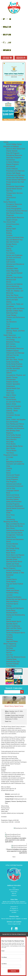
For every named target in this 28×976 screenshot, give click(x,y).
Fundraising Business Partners (16, 211)
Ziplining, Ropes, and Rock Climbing (15, 331)
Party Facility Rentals (13, 435)
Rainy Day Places (12, 295)
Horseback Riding (12, 592)
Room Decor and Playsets (15, 555)
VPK (7, 200)
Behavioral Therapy (13, 342)
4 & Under (9, 457)
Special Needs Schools (14, 188)
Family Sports (11, 581)
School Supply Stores (13, 557)
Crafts (8, 470)
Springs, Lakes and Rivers (15, 308)
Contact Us (14, 895)
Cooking (9, 468)
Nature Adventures (12, 286)
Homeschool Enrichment (14, 486)
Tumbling (9, 635)
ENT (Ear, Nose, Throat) (14, 359)
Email (3, 951)
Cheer (8, 577)
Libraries (9, 275)
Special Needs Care (13, 388)
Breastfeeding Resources (15, 348)
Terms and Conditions (14, 889)
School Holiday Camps (14, 144)
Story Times (10, 515)
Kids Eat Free (11, 550)
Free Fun (9, 250)
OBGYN (9, 373)
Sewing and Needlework (14, 506)
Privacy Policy (14, 891)
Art (7, 459)
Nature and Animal (12, 495)
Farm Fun (9, 655)
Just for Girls (10, 488)
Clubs (8, 466)
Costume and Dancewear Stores (15, 540)
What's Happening (10, 643)
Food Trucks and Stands (14, 426)
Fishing (8, 248)
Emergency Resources (14, 204)
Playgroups (10, 215)
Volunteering (10, 519)
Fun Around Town (10, 222)
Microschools (10, 166)
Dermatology (10, 357)
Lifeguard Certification (13, 597)
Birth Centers (10, 344)
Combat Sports (11, 579)
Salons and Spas (12, 299)
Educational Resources (14, 155)
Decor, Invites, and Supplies (16, 419)
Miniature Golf (11, 279)
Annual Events (11, 646)
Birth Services (11, 346)
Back (14, 856)
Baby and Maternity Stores (15, 524)
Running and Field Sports (15, 608)
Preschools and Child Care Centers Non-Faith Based (15, 176)
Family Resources (10, 202)
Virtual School (11, 197)
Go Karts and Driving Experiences (13, 258)
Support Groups (11, 219)
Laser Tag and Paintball (14, 273)
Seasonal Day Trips (13, 661)
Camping (9, 235)
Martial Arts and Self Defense (16, 599)
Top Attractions (11, 322)
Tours (8, 324)
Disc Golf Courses (12, 242)
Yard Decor (10, 453)
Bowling (9, 233)
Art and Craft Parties (13, 402)
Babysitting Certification (14, 461)
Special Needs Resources (15, 217)
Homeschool (10, 159)
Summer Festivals (12, 663)
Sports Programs (9, 568)
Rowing (8, 606)
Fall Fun (9, 652)
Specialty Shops (11, 559)
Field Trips (9, 246)
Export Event (16, 834)
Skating (8, 302)
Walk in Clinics (11, 395)
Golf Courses (10, 262)
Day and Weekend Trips (14, 239)
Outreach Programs (13, 497)
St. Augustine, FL (14, 908)
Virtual (8, 517)
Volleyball (9, 637)
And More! (14, 912)
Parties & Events (9, 397)
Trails (8, 326)
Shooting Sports (11, 612)
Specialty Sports (12, 624)
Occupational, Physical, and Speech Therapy (15, 376)
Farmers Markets (12, 544)
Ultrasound (10, 390)
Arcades (9, 226)
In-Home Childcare (12, 162)
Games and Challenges (14, 255)
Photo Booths (11, 444)
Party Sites (10, 441)
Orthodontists (11, 379)
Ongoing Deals (11, 659)
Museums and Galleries (14, 284)
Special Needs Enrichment (15, 508)
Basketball (9, 575)
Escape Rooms (11, 244)
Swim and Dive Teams (14, 628)
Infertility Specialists (13, 368)
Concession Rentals (13, 415)
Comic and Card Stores (14, 532)
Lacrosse (9, 595)
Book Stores (10, 528)
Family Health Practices (14, 366)
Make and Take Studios (14, 277)
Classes (13, 801)
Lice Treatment (11, 370)
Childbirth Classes (12, 350)
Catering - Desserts (13, 408)
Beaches (9, 231)
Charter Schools (11, 151)
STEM (8, 513)
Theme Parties (11, 450)
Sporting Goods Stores (14, 561)
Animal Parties (11, 399)
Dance (8, 473)
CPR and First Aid (12, 355)
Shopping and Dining (11, 521)
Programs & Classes (11, 455)
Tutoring (9, 195)
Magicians (9, 433)
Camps (6, 142)
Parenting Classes (12, 499)
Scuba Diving (10, 610)
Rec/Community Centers (14, 297)
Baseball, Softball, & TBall (15, 572)
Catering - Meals (12, 410)
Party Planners (11, 439)
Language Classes (12, 490)
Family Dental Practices (14, 364)
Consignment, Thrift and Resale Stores (14, 536)
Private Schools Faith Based (16, 179)
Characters (10, 413)
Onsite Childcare (12, 168)
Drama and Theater (13, 475)
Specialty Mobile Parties (14, 446)
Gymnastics (10, 588)
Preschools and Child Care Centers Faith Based (15, 172)
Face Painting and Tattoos (15, 424)
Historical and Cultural (13, 484)
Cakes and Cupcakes (13, 406)
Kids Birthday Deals (13, 430)
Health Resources (10, 335)
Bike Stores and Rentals (14, 526)
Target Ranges (11, 315)
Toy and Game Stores (13, 566)
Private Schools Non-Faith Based (15, 183)
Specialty (9, 510)
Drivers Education (12, 477)
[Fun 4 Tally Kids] (14, 7)
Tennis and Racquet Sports (15, 632)
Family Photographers (13, 208)
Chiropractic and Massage (15, 353)
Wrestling (9, 639)
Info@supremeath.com (20, 799)
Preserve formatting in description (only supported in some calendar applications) (15, 839)
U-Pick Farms (11, 666)
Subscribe (13, 971)
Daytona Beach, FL (14, 910)
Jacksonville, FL (14, 906)
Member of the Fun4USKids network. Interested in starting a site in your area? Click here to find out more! (14, 902)
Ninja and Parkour (12, 601)
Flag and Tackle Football (14, 584)
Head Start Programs (13, 157)
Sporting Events (21, 801)
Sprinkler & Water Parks (14, 311)
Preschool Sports (12, 604)
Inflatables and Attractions (15, 428)
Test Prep (9, 191)
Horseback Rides (12, 268)
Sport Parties (10, 448)
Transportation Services (14, 193)
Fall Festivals (10, 650)
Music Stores (10, 552)
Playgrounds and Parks (14, 288)
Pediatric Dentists (12, 382)
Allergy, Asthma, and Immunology (13, 338)
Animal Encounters (12, 224)
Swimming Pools (12, 313)
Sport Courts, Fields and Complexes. (14, 305)
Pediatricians (10, 386)
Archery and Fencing (13, 570)
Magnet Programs (12, 164)
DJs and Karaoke (12, 421)
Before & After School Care (15, 148)
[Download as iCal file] (20, 828)
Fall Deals (9, 648)
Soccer (8, 619)
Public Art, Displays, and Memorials (14, 292)
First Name (4, 957)
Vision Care (10, 393)
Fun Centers (10, 253)
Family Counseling (12, 362)
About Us (14, 893)
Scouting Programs (12, 504)
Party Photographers (13, 437)
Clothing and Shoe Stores (15, 530)
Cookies (9, 417)
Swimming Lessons (13, 630)
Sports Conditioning (13, 626)
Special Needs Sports (13, 621)
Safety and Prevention (14, 501)
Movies (8, 282)
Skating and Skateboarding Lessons (15, 616)
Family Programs (12, 479)
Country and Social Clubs (15, 237)
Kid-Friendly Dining (12, 548)
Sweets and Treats (12, 564)
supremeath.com (15, 794)
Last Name (4, 963)
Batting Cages (11, 228)
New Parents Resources (14, 213)
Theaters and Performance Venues (15, 318)
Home (14, 887)
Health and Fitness (12, 590)
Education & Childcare (11, 146)
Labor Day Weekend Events (16, 657)
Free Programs (11, 481)
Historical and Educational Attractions (15, 265)
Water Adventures (12, 328)
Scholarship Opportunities (15, 186)
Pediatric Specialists (13, 384)
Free (6, 803)
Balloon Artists (11, 404)
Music (8, 493)
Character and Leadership (15, 464)
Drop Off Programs (12, 153)
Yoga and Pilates (12, 641)
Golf (7, 586)
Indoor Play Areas (12, 271)
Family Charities (11, 206)
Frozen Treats (11, 546)
